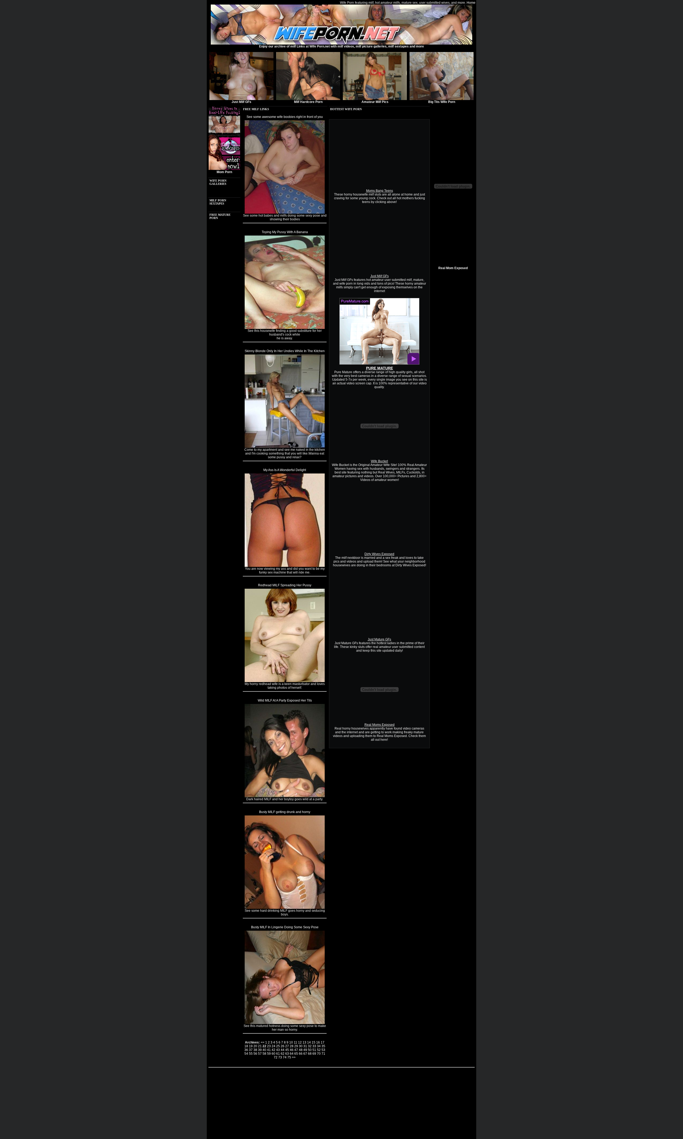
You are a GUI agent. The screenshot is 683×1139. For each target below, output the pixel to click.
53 (323, 1050)
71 (323, 1054)
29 (296, 1046)
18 (246, 1046)
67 (305, 1054)
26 (282, 1046)
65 (296, 1054)
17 (322, 1042)
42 (273, 1050)
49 (305, 1050)
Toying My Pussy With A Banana (285, 232)
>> (294, 1057)
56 (255, 1054)
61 (278, 1054)
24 (273, 1046)
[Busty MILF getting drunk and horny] (285, 908)
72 (275, 1057)
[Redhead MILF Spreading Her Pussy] (285, 681)
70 (319, 1054)
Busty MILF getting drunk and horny (284, 812)
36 (246, 1050)
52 (319, 1050)
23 (269, 1046)
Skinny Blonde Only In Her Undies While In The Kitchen (285, 351)
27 (287, 1046)
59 (269, 1054)
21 (260, 1046)
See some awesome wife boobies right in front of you (285, 117)
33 (314, 1046)
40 (264, 1050)
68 (310, 1054)
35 (323, 1046)
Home (471, 3)
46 (291, 1050)
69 (314, 1054)
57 (260, 1054)
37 (251, 1050)
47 (296, 1050)
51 (314, 1050)
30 (301, 1046)
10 (291, 1042)
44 (282, 1050)
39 (260, 1050)
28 (291, 1046)
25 (278, 1046)
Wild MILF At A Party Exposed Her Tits (285, 700)
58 (264, 1054)
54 (246, 1054)
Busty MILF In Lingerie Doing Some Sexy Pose (285, 927)
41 (269, 1050)
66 (301, 1054)
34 (319, 1046)
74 (285, 1057)
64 (291, 1054)
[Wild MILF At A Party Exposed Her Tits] (285, 796)
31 (305, 1046)
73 (280, 1057)
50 (310, 1050)
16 (318, 1042)
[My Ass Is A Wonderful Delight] (285, 566)
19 (251, 1046)
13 (304, 1042)
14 (309, 1042)
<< (262, 1042)
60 (273, 1054)
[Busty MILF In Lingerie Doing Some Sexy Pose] (285, 1023)
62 (282, 1054)
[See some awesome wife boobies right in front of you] (285, 212)
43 (278, 1050)
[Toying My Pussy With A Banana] (285, 328)
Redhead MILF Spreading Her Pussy (284, 585)
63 (287, 1054)
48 (301, 1050)
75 (289, 1057)
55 (251, 1054)
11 (295, 1042)
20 (255, 1046)
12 (300, 1042)
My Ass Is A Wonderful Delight (284, 470)
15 (313, 1042)
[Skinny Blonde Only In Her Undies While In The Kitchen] (285, 447)
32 (310, 1046)
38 (255, 1050)
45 (287, 1050)
